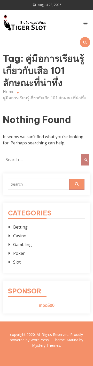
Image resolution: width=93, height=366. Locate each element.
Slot (17, 262)
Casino (19, 236)
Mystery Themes (46, 345)
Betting (20, 227)
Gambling (22, 244)
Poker (19, 253)
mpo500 (47, 305)
